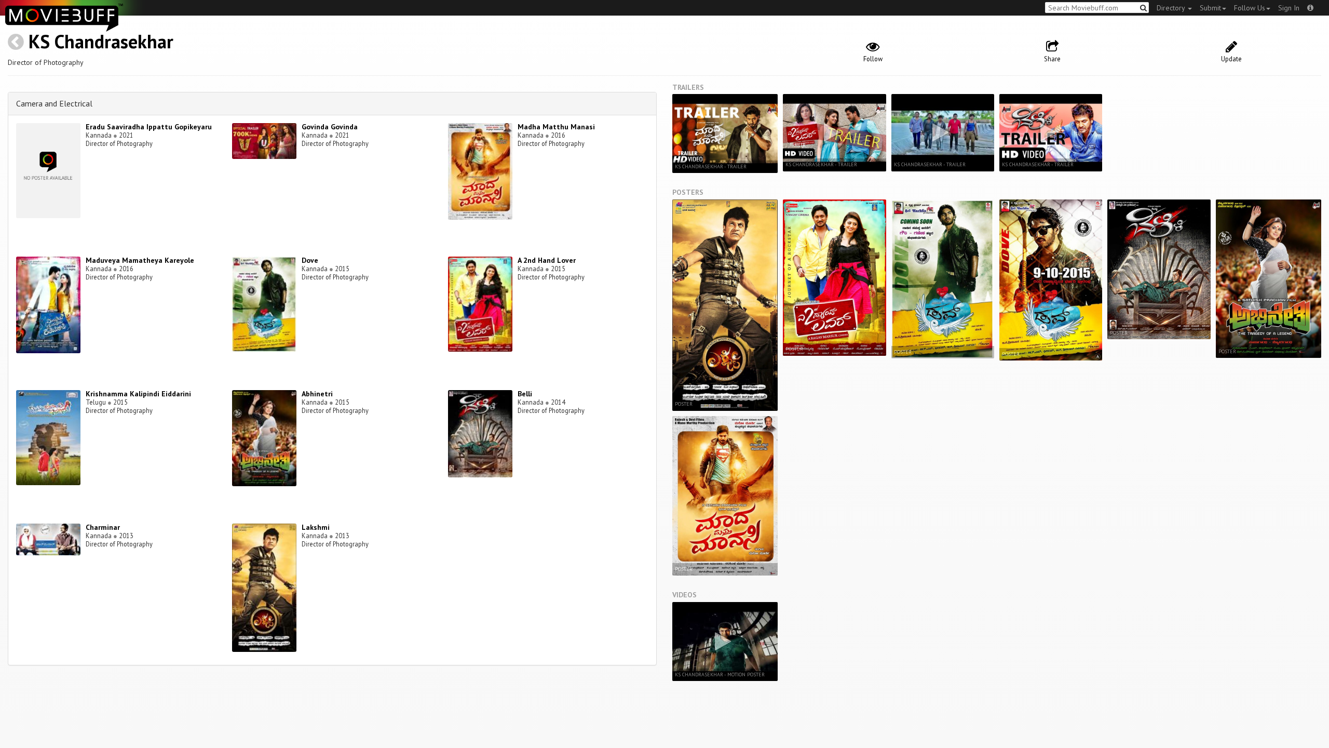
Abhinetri (317, 393)
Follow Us (1249, 7)
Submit (1210, 7)
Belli (525, 393)
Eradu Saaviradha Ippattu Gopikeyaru (149, 126)
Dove (310, 260)
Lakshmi (316, 527)
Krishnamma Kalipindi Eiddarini (138, 393)
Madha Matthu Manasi (556, 126)
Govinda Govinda (330, 126)
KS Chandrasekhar (101, 41)
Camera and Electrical (54, 103)
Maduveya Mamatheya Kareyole (140, 260)
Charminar (103, 527)
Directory (1172, 7)
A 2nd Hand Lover (547, 260)
